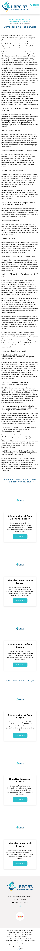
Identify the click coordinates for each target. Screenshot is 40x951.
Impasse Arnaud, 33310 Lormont (21, 896)
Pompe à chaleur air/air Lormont (20, 934)
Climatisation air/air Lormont (24, 930)
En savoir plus (20, 536)
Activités (10, 930)
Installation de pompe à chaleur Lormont (20, 940)
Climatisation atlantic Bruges (20, 844)
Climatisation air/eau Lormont (20, 932)
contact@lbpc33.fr (34, 5)
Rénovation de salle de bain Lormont (20, 938)
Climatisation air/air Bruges (20, 780)
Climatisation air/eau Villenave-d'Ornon (20, 517)
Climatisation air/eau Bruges (20, 716)
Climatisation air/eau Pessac (20, 646)
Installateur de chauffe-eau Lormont (20, 936)
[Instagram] (38, 5)
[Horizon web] (18, 949)
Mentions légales (20, 943)
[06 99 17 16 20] (31, 5)
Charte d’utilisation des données (20, 945)
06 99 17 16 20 (21, 899)
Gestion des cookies (20, 947)
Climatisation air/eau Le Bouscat (20, 581)
